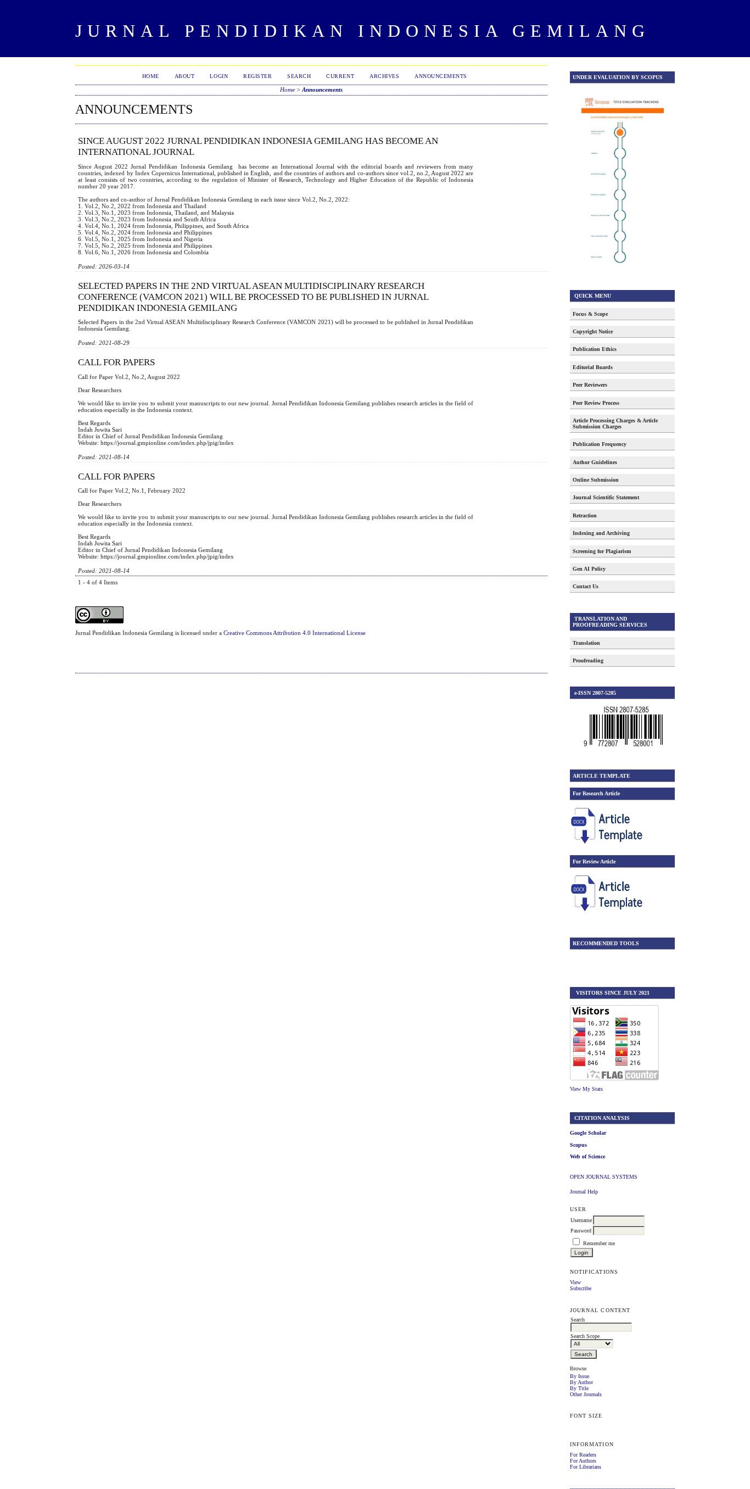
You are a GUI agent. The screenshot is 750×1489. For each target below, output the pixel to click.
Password (580, 1231)
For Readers (583, 1455)
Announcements (441, 76)
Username (581, 1220)
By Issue (579, 1376)
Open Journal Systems (603, 1177)
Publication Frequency (599, 444)
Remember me (599, 1243)
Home (150, 76)
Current (340, 76)
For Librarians (585, 1467)
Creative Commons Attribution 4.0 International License (294, 632)
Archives (384, 76)
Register (257, 76)
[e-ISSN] (623, 747)
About (185, 76)
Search (299, 76)
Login (219, 76)
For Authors (583, 1461)
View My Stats (586, 1089)
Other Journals (586, 1394)
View (575, 1282)
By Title (579, 1388)
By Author (581, 1382)
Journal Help (584, 1192)
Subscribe (580, 1288)
